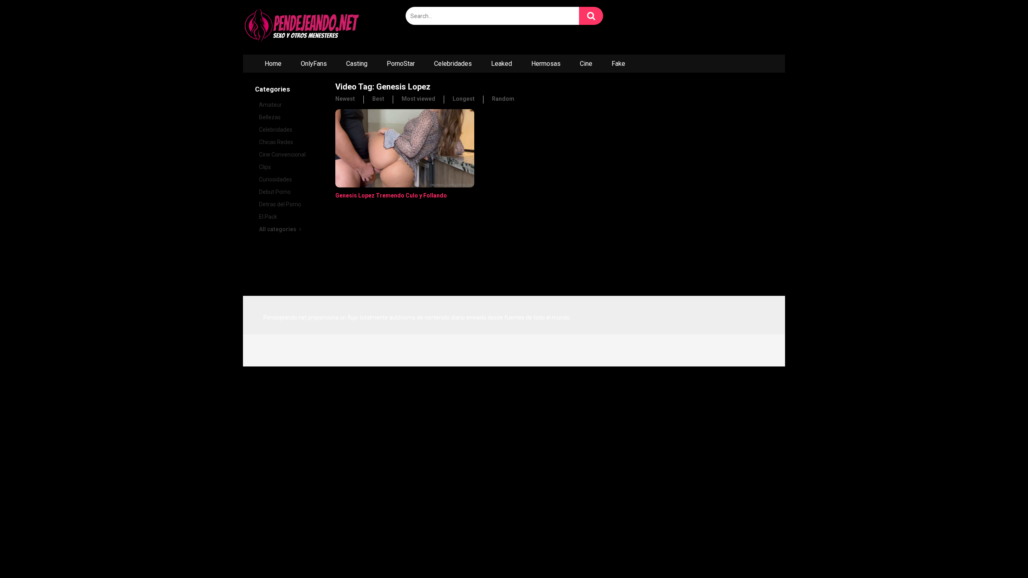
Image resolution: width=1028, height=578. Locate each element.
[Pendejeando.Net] (303, 27)
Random (503, 99)
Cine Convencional (282, 154)
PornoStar (401, 63)
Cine (586, 63)
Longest (464, 99)
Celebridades (453, 63)
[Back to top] (1001, 553)
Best (378, 99)
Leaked (501, 63)
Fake (618, 63)
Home (273, 63)
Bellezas (270, 117)
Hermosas (546, 63)
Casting (356, 63)
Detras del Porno (280, 204)
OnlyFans (314, 63)
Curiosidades (275, 179)
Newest (345, 99)
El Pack (268, 217)
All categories (278, 229)
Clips (265, 167)
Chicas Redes (276, 142)
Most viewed (418, 99)
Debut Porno (275, 192)
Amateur (270, 105)
